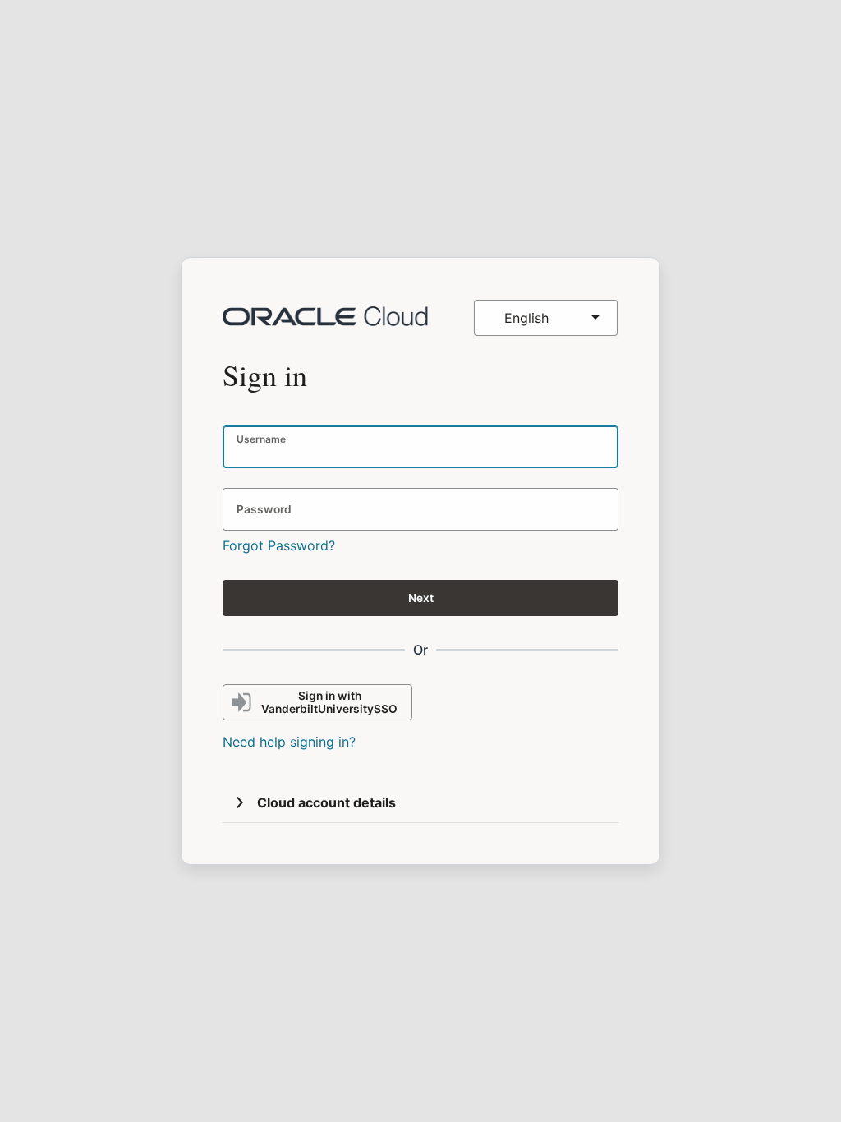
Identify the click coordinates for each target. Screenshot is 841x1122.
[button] (240, 802)
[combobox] (546, 318)
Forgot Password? (279, 545)
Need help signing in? (289, 741)
